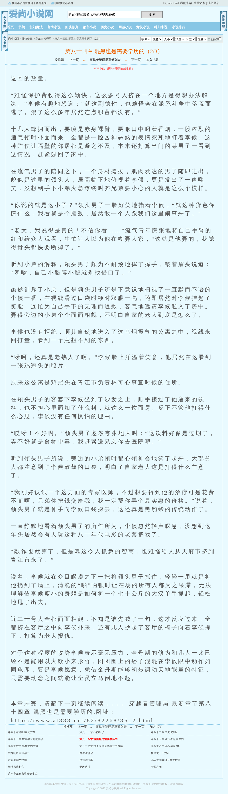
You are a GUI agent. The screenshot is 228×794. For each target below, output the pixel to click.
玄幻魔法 (36, 27)
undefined (173, 3)
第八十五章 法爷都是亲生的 (167, 739)
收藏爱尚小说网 (64, 3)
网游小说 (125, 27)
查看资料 (200, 3)
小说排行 (178, 27)
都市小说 (89, 27)
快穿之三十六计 (160, 753)
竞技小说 (143, 27)
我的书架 (186, 3)
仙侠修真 (71, 27)
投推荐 (59, 60)
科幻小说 (160, 27)
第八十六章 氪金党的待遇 (23, 746)
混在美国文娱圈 (17, 760)
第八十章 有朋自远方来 (21, 732)
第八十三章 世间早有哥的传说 (25, 739)
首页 (10, 27)
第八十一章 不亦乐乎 (91, 732)
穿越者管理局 (43, 38)
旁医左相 (156, 766)
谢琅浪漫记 (86, 753)
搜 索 (152, 14)
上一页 (74, 60)
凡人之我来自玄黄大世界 (165, 760)
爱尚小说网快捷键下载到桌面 (29, 3)
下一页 (136, 60)
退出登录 (213, 3)
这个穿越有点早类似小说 (22, 773)
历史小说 (107, 27)
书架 (21, 27)
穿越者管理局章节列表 (105, 60)
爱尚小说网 (33, 13)
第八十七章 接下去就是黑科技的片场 (101, 746)
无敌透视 (84, 766)
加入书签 (152, 60)
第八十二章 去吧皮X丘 (164, 732)
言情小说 (54, 27)
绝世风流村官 (16, 766)
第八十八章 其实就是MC (165, 746)
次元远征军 (86, 760)
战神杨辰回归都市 (18, 753)
